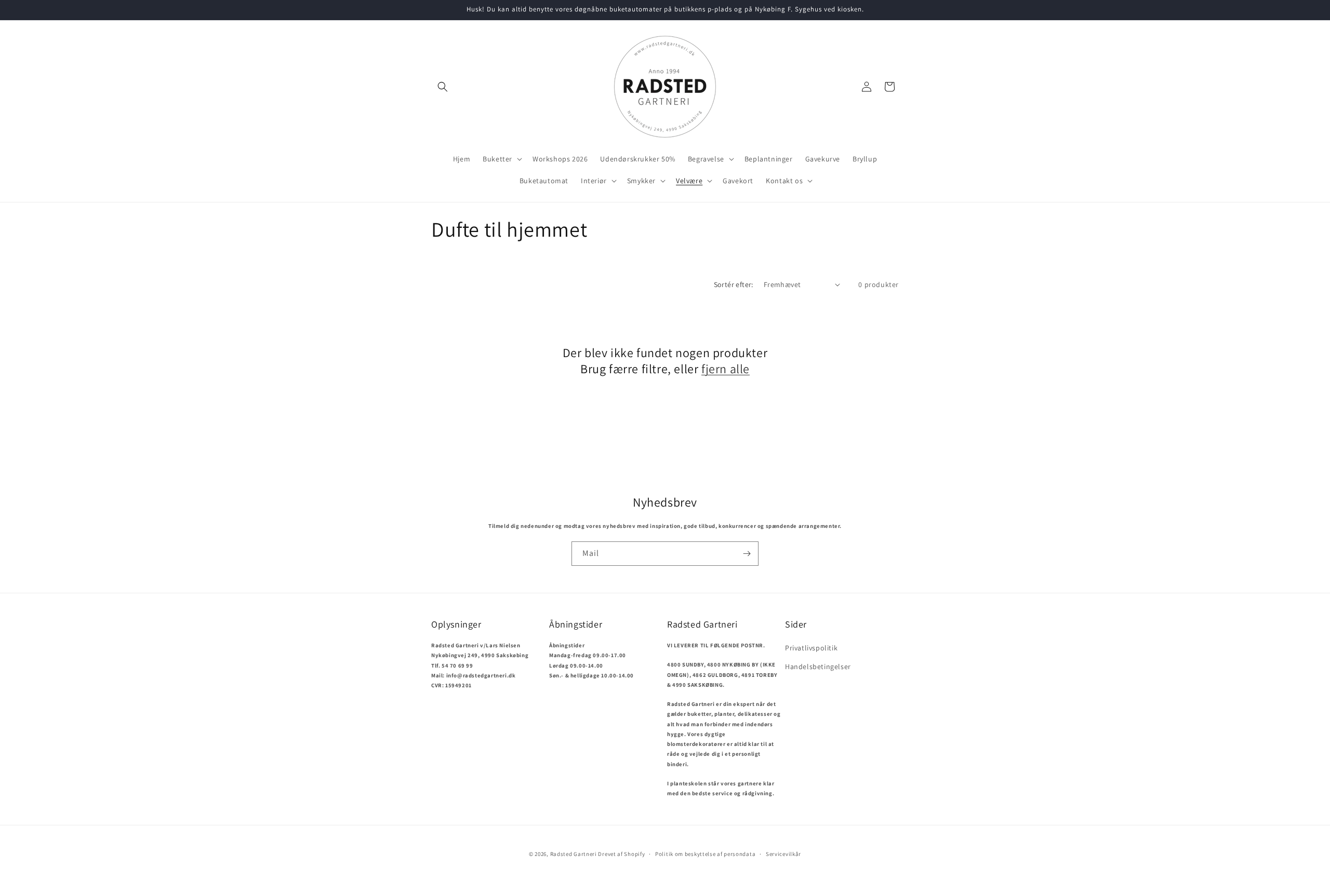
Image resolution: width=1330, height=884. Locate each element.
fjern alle (725, 369)
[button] (442, 86)
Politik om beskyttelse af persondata (705, 853)
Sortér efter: (733, 284)
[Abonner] (746, 553)
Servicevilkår (783, 853)
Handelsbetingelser (818, 666)
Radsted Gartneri (573, 854)
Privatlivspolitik (811, 647)
